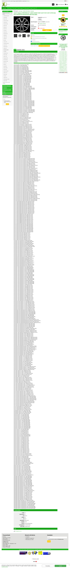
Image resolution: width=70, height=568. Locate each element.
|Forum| (28, 0)
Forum (34, 8)
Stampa (33, 35)
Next (29, 24)
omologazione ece (18, 531)
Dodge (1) (5, 27)
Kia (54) (5, 40)
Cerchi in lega (9, 8)
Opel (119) (5, 56)
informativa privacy (60, 539)
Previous (14, 24)
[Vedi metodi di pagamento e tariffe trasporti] (35, 554)
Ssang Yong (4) (6, 70)
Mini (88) (5, 51)
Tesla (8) (5, 75)
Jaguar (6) (5, 36)
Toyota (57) (5, 77)
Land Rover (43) (6, 43)
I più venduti (61, 34)
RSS (66, 72)
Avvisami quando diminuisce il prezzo (38, 36)
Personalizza (48, 565)
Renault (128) (6, 61)
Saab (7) (5, 64)
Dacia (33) (5, 25)
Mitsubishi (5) (6, 53)
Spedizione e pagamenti (30, 538)
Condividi (33, 39)
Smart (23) (5, 69)
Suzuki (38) (5, 74)
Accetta (60, 565)
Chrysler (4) (5, 22)
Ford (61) (5, 30)
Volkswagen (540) (6, 79)
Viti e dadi (14, 8)
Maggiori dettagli (43, 23)
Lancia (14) (5, 41)
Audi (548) (5, 17)
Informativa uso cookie (5, 566)
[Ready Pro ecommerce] (35, 561)
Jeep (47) (5, 38)
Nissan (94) (5, 54)
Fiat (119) (5, 28)
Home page (4, 8)
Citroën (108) (6, 23)
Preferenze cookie (35, 558)
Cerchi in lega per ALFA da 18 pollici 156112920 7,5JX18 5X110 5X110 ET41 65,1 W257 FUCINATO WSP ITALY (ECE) (63, 46)
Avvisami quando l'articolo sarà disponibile (39, 38)
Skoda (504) (5, 67)
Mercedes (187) (6, 49)
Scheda (15, 49)
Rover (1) (5, 62)
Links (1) (23, 49)
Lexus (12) (5, 44)
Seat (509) (5, 66)
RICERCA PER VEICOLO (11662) (6, 83)
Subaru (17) (5, 72)
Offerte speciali (26, 8)
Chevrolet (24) (6, 20)
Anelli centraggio (20, 8)
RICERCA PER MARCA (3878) (6, 14)
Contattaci (27, 536)
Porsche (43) (5, 59)
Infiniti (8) (5, 35)
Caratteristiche (19, 49)
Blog (31, 8)
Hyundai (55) (5, 33)
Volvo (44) (5, 80)
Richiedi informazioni (35, 41)
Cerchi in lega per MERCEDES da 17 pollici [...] (63, 31)
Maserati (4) (5, 46)
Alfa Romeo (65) (6, 15)
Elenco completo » (62, 72)
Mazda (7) (5, 48)
